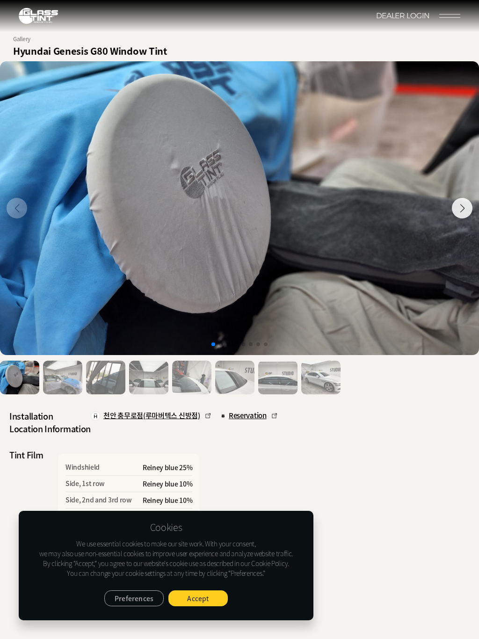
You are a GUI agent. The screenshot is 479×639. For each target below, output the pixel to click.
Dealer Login (403, 15)
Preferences (134, 598)
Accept (198, 598)
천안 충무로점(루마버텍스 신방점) (151, 415)
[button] (462, 208)
